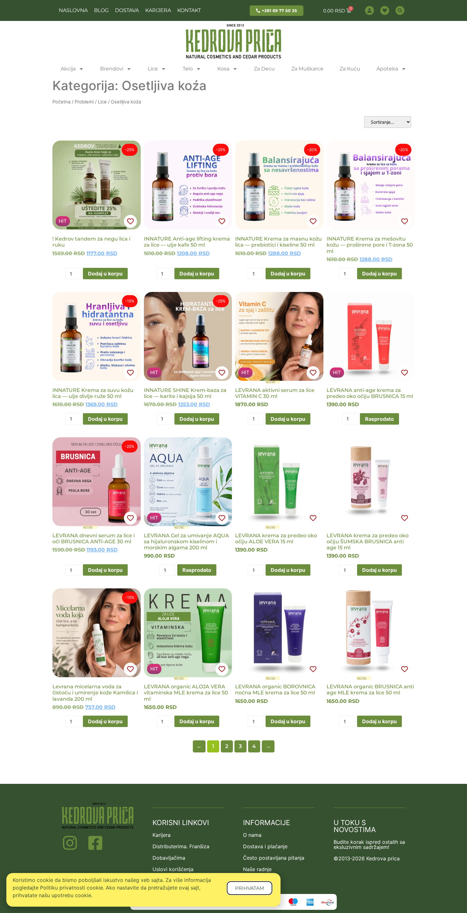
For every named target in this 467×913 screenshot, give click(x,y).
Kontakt (189, 10)
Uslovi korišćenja (172, 869)
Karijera (158, 10)
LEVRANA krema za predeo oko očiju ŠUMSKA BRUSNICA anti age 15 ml (368, 542)
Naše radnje (257, 869)
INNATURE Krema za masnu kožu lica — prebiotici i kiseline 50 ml (278, 242)
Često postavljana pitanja (273, 858)
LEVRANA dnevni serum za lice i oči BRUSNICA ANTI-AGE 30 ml (93, 539)
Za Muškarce (307, 69)
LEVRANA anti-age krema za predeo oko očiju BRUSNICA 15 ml (370, 393)
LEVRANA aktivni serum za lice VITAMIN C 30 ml (275, 393)
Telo (188, 69)
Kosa (223, 69)
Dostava (127, 10)
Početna (61, 102)
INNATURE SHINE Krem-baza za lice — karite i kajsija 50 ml (185, 393)
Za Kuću (350, 69)
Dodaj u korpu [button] (105, 273)
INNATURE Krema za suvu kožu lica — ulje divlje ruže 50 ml (92, 393)
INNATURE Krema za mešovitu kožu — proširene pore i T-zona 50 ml (370, 245)
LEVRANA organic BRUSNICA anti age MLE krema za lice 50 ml (370, 690)
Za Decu (264, 69)
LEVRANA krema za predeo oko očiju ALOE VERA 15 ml (276, 539)
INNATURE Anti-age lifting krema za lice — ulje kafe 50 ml (187, 242)
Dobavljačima (168, 858)
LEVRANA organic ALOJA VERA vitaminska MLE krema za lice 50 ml (186, 693)
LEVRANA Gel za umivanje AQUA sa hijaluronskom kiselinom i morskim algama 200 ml (186, 542)
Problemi (84, 102)
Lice (153, 69)
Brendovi (111, 69)
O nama (252, 835)
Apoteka (387, 69)
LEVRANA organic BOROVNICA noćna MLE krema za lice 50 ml (275, 690)
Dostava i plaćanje (265, 846)
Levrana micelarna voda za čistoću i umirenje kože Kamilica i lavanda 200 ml (95, 693)
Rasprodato (379, 419)
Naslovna (73, 10)
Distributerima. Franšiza (180, 846)
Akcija (68, 69)
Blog (101, 10)
